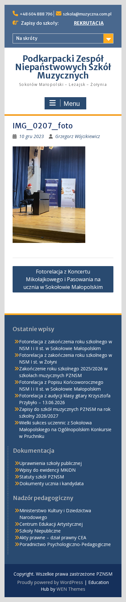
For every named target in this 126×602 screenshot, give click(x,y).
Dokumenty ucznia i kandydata (51, 483)
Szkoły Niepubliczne (40, 531)
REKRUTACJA (89, 23)
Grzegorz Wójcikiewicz (77, 136)
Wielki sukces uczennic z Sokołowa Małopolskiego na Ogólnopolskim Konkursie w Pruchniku (65, 429)
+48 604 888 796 (36, 14)
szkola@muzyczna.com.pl (87, 14)
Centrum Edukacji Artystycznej (51, 524)
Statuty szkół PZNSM (41, 477)
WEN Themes (71, 589)
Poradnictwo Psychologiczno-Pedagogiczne (65, 544)
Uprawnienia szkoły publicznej (50, 463)
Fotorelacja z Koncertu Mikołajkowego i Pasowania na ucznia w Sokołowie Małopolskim (63, 279)
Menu (72, 103)
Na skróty (26, 38)
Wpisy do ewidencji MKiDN (47, 470)
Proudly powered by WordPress (50, 582)
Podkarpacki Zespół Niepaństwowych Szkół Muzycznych (63, 67)
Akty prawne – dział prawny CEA (52, 537)
